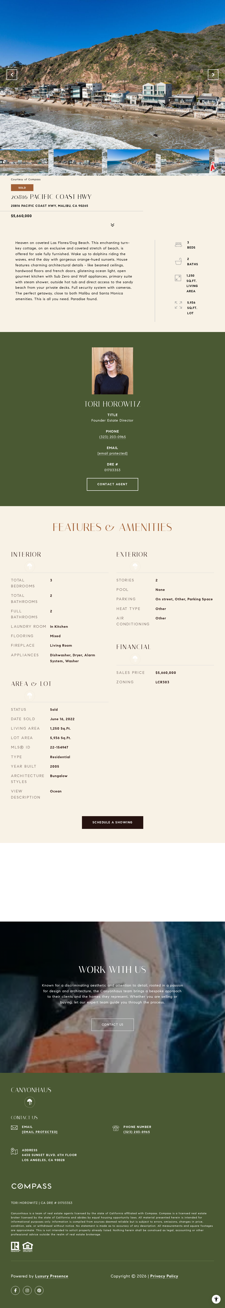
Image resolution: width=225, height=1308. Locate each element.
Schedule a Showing (113, 822)
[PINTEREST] (39, 1290)
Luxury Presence (51, 1276)
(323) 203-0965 (112, 437)
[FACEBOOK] (15, 1290)
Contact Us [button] (112, 1025)
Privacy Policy (164, 1276)
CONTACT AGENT (112, 484)
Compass (165, 1213)
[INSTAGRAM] (27, 1290)
